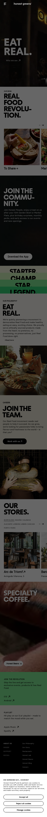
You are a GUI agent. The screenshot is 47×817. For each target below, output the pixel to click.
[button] (5, 4)
